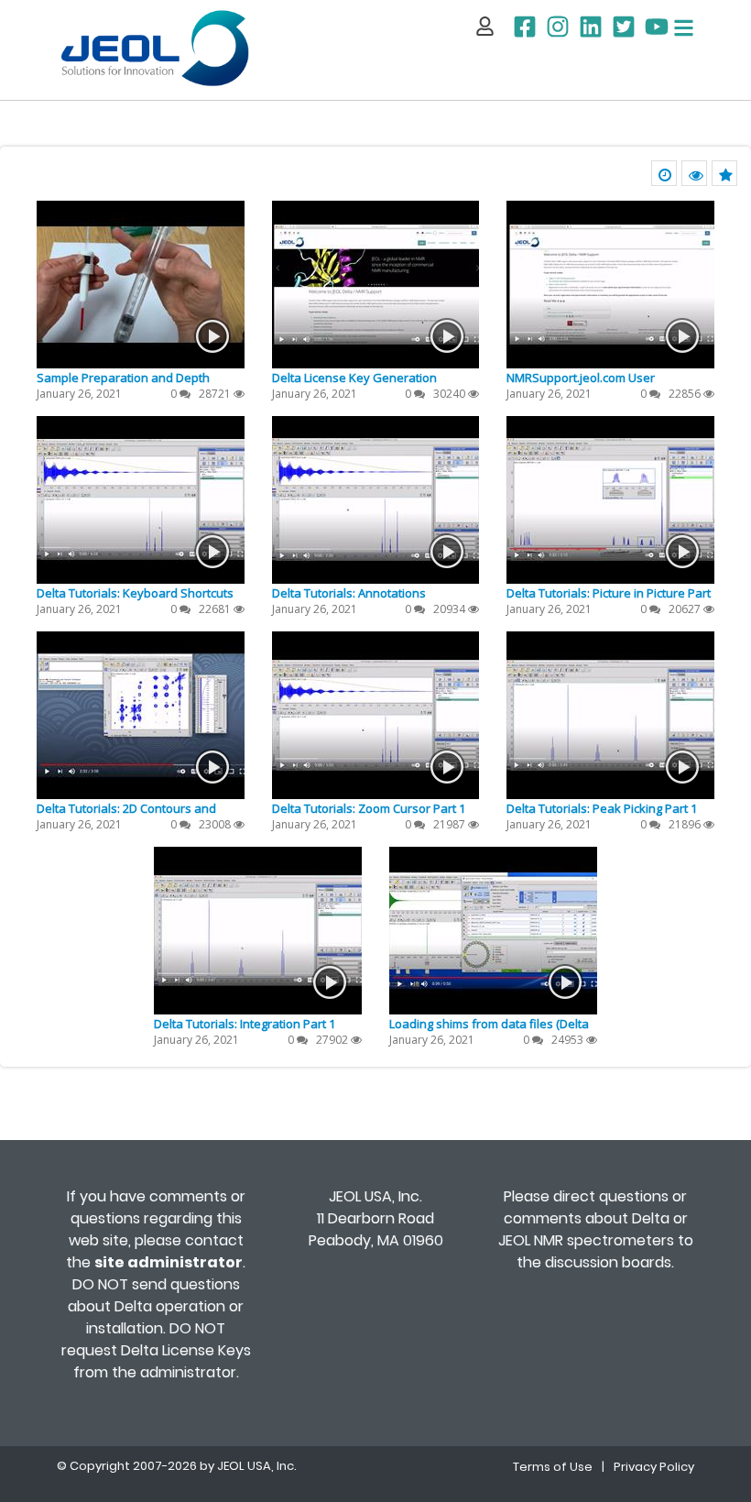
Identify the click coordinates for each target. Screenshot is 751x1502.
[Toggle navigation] (683, 27)
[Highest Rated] (724, 173)
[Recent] (664, 173)
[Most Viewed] (694, 173)
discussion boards (608, 1262)
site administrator (168, 1262)
